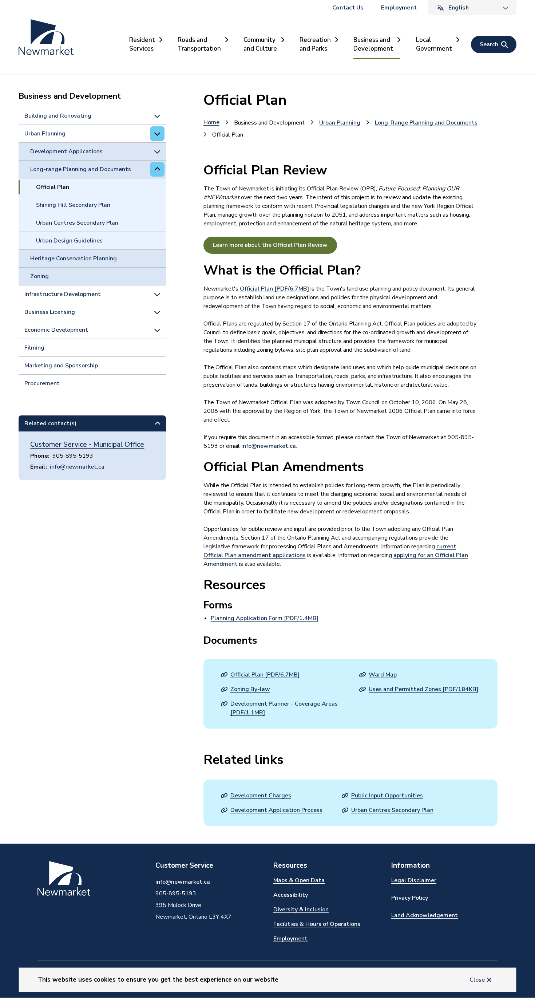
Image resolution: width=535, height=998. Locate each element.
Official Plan (52, 187)
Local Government (434, 44)
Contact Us (348, 8)
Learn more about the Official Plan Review (270, 245)
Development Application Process (276, 810)
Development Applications (66, 151)
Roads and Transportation (199, 44)
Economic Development (56, 330)
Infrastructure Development (62, 294)
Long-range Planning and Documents (80, 169)
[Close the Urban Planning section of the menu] (157, 133)
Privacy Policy (409, 898)
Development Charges (260, 796)
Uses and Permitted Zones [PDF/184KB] (423, 689)
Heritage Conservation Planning (73, 259)
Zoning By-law (250, 689)
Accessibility (290, 895)
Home (211, 122)
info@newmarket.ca (77, 467)
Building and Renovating (57, 116)
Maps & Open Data (299, 880)
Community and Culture (260, 44)
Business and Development (373, 44)
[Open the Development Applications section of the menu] (157, 151)
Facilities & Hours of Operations (316, 924)
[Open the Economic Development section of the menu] (157, 330)
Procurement (42, 383)
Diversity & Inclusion (301, 910)
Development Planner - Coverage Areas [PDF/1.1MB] (284, 708)
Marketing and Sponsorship (61, 366)
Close (477, 980)
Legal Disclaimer (413, 880)
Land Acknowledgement (424, 915)
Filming (34, 348)
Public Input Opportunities (387, 796)
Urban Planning (45, 134)
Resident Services (142, 44)
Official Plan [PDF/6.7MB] (274, 289)
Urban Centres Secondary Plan (77, 223)
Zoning (39, 276)
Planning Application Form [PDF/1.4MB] (264, 618)
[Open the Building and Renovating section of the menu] (157, 116)
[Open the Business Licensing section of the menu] (157, 312)
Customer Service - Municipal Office (87, 444)
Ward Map (383, 675)
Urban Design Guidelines (69, 241)
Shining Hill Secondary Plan (73, 205)
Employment (399, 8)
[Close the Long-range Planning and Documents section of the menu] (157, 169)
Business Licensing (49, 312)
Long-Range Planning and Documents (426, 123)
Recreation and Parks (315, 44)
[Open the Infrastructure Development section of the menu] (157, 294)
